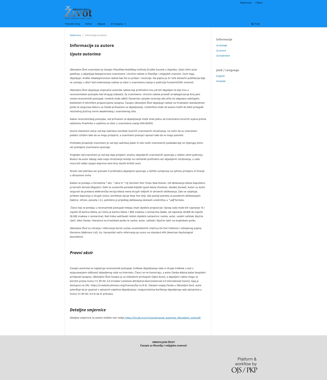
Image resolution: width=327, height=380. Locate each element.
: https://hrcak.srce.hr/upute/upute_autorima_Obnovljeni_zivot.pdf (162, 317)
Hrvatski (220, 81)
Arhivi (88, 23)
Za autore (221, 50)
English (220, 76)
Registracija (246, 2)
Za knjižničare (223, 55)
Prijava (258, 2)
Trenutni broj (72, 23)
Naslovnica (75, 35)
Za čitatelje (221, 45)
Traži (257, 23)
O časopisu (117, 23)
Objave (101, 23)
